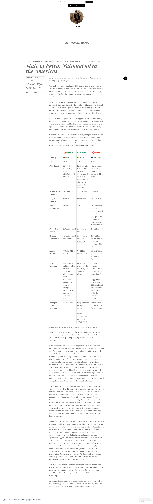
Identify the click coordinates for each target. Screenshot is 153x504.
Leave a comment (31, 92)
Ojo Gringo (76, 26)
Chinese (78, 86)
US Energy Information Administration (63, 327)
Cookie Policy (29, 500)
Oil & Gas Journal (76, 327)
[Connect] (76, 5)
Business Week (84, 327)
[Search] (82, 5)
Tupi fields (81, 400)
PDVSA (40, 87)
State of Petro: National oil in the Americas (61, 68)
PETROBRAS (33, 88)
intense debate (82, 88)
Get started (89, 2)
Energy (40, 61)
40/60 (79, 205)
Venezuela (96, 61)
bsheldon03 (29, 80)
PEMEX (28, 88)
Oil (36, 87)
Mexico (89, 61)
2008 (66, 253)
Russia (36, 90)
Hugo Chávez (30, 86)
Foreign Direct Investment (35, 84)
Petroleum (29, 90)
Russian (87, 86)
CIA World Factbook (92, 327)
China (28, 83)
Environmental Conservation (55, 61)
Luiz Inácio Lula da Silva (34, 86)
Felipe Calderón (35, 83)
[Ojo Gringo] (77, 17)
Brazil (28, 61)
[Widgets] (71, 5)
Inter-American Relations (76, 61)
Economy (34, 61)
